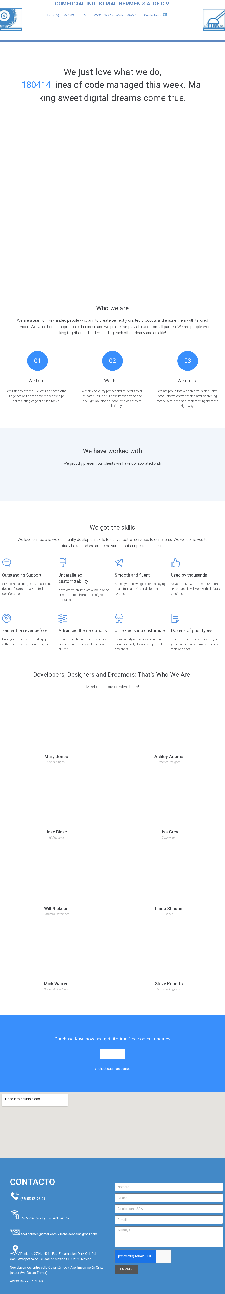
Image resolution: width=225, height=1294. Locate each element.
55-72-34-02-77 (100, 15)
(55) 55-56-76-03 (32, 1199)
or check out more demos (112, 1068)
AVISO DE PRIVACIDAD (26, 1281)
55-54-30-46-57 (125, 15)
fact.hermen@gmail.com (39, 1234)
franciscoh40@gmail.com (78, 1234)
